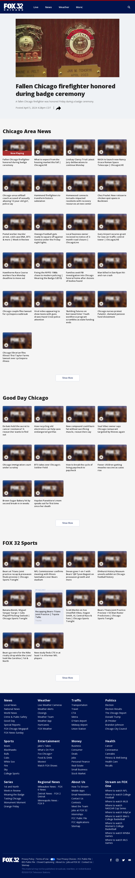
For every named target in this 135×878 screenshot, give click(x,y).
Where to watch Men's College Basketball (117, 818)
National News (12, 708)
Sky (6, 769)
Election (109, 705)
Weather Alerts (46, 708)
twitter (123, 860)
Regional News (49, 782)
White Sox (9, 761)
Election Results (113, 708)
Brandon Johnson (114, 724)
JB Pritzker (110, 720)
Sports (9, 741)
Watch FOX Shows (47, 765)
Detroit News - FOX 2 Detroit (49, 795)
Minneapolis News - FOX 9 (48, 802)
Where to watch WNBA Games (117, 834)
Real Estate (77, 765)
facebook (111, 860)
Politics (110, 700)
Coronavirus (111, 749)
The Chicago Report (115, 712)
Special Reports (12, 724)
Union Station (78, 728)
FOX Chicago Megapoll (16, 728)
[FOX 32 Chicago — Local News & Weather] (15, 7)
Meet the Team (79, 806)
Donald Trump (113, 716)
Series (8, 782)
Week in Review (12, 790)
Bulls (6, 753)
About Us (78, 782)
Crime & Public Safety (15, 716)
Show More (67, 378)
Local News (10, 705)
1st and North (11, 786)
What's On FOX (46, 749)
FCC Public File (79, 818)
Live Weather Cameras (50, 705)
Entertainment (49, 741)
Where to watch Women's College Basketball (114, 826)
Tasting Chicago (12, 798)
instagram (117, 860)
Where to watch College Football (118, 796)
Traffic (76, 700)
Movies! (42, 761)
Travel (74, 708)
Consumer (76, 749)
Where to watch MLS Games (116, 841)
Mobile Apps (78, 790)
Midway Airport (79, 724)
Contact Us (77, 798)
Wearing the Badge (14, 794)
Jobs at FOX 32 (79, 810)
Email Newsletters (81, 794)
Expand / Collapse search (129, 7)
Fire (6, 765)
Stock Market (78, 773)
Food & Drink (45, 757)
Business (76, 745)
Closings (42, 712)
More (79, 7)
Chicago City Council (116, 728)
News (8, 700)
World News (10, 712)
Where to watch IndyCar (118, 812)
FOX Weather (45, 728)
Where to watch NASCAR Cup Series (115, 807)
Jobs (73, 757)
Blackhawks (10, 749)
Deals (74, 753)
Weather (44, 700)
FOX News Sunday (14, 732)
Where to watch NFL (116, 790)
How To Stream (79, 786)
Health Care (111, 761)
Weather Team (46, 716)
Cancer (109, 745)
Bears (7, 745)
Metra (74, 716)
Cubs (6, 757)
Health (110, 741)
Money (76, 741)
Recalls (109, 765)
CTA (73, 712)
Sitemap (75, 826)
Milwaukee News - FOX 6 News (50, 788)
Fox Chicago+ (45, 753)
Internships (77, 814)
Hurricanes (43, 724)
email (129, 860)
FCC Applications (80, 822)
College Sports (11, 773)
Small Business (79, 769)
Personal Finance (80, 761)
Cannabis (110, 753)
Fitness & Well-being (116, 757)
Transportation (79, 705)
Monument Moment (15, 802)
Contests (76, 802)
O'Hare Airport (79, 720)
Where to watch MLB (116, 801)
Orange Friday (11, 806)
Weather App (45, 720)
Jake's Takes (44, 745)
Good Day (9, 720)
